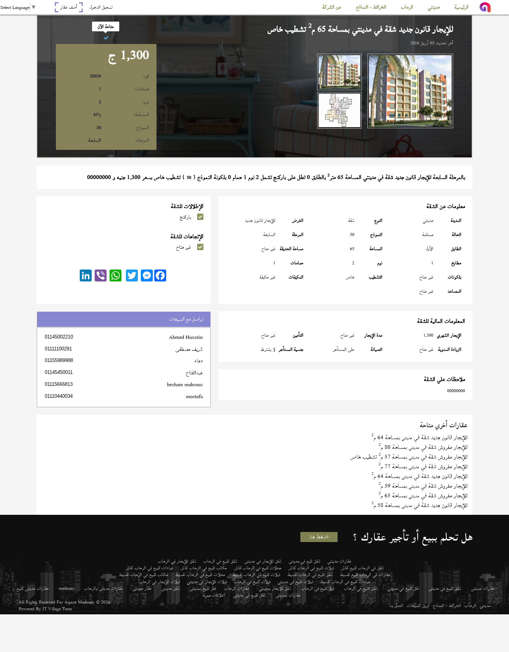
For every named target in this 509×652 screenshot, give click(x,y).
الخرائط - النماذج (447, 605)
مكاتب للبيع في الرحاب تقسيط (143, 574)
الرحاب (470, 605)
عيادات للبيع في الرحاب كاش (149, 567)
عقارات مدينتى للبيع (33, 588)
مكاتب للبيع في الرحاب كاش (203, 567)
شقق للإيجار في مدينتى (263, 561)
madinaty (67, 588)
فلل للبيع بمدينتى (203, 588)
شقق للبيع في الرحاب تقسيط (310, 574)
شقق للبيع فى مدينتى (445, 588)
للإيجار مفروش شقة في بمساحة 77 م (423, 466)
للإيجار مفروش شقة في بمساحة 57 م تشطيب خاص (408, 457)
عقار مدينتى (142, 588)
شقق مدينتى (170, 588)
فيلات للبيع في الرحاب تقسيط (256, 574)
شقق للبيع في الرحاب (220, 561)
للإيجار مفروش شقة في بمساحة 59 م (423, 486)
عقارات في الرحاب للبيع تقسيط (365, 574)
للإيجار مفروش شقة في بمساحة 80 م (423, 447)
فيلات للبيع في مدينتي (295, 581)
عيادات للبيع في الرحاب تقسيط (345, 581)
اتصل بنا (396, 605)
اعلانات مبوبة (214, 595)
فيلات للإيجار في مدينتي (207, 581)
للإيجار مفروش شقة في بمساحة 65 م (423, 495)
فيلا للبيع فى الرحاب (317, 588)
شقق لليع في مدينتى (304, 561)
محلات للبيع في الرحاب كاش (257, 567)
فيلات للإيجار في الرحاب (159, 581)
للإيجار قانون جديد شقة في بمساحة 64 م (419, 437)
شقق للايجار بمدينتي (275, 588)
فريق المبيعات (418, 605)
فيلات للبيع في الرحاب (252, 581)
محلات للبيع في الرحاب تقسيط (200, 574)
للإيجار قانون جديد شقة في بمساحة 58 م (419, 505)
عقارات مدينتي (339, 561)
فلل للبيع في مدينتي (403, 588)
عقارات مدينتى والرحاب (103, 588)
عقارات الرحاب (236, 588)
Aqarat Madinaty (79, 602)
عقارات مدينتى (483, 588)
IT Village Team (57, 608)
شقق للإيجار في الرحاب (177, 561)
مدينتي (485, 605)
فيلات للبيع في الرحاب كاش (311, 567)
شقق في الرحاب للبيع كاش (362, 567)
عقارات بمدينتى (288, 595)
